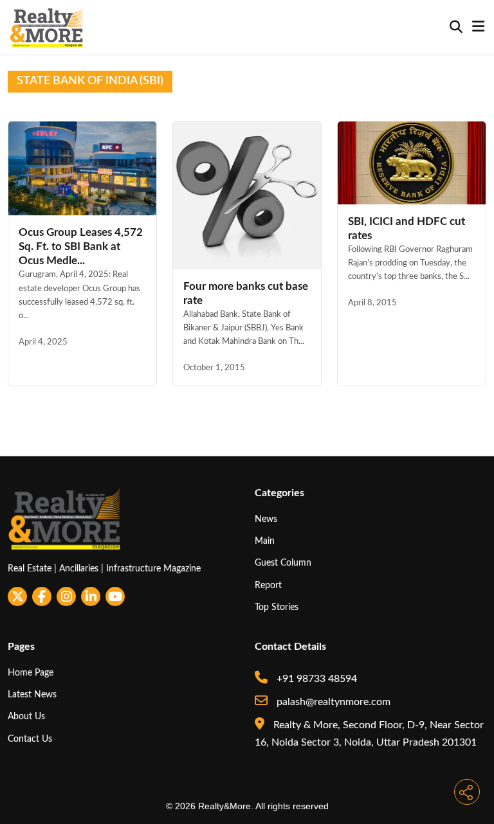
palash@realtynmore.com (332, 702)
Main (265, 541)
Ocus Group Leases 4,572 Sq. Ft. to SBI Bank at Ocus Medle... (81, 246)
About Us (26, 716)
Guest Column (283, 563)
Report (268, 585)
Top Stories (276, 607)
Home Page (30, 672)
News (266, 519)
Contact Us (30, 739)
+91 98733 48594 (315, 679)
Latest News (32, 694)
